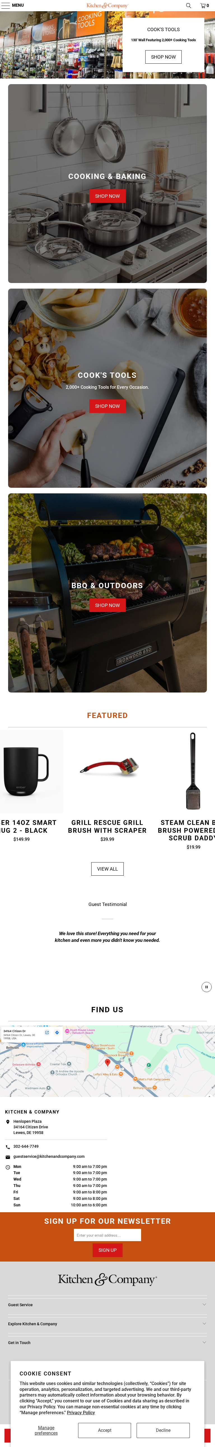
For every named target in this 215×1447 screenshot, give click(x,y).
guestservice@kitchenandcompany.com (49, 1156)
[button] (3, 5)
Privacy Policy (81, 1412)
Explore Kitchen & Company (32, 1324)
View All (107, 869)
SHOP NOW (163, 57)
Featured (107, 715)
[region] (107, 939)
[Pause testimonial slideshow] (207, 987)
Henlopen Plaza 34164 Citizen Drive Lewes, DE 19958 (30, 1127)
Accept (104, 1430)
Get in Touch (19, 1342)
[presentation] (107, 183)
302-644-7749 (26, 1146)
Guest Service (20, 1305)
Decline (163, 1430)
